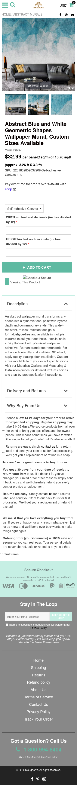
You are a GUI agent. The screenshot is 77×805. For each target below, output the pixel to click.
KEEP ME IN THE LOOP (61, 616)
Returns (38, 674)
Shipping (38, 667)
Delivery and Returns (26, 390)
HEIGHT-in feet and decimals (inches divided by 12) (33, 241)
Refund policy (38, 682)
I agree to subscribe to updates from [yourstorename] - (39, 626)
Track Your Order (38, 719)
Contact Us (38, 704)
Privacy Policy (38, 627)
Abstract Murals (27, 14)
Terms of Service (38, 696)
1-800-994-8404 (42, 749)
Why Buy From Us (23, 405)
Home (6, 14)
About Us (38, 689)
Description (17, 303)
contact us (45, 494)
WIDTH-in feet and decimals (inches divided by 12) (38, 219)
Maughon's (31, 770)
